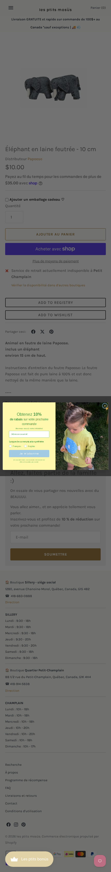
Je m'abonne (29, 453)
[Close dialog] (104, 405)
